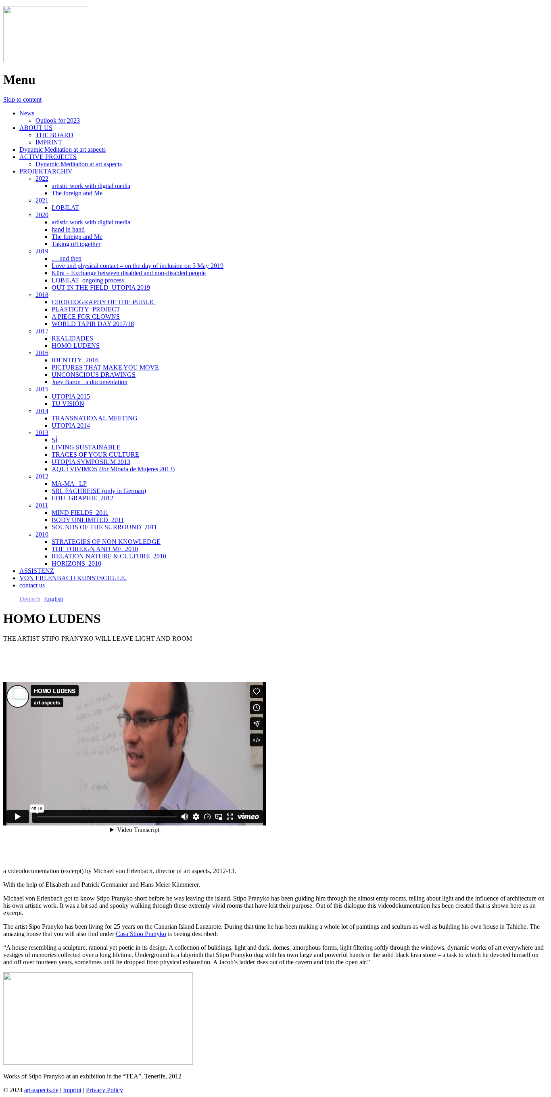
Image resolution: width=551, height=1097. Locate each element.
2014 (41, 410)
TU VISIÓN (68, 403)
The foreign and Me (77, 193)
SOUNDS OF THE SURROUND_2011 (104, 527)
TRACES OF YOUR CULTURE (95, 454)
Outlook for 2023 (57, 120)
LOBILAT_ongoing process (88, 280)
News (26, 113)
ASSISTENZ (36, 570)
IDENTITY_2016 (75, 360)
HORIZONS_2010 (76, 563)
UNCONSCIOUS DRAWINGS (94, 374)
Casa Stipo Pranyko (141, 933)
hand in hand (68, 229)
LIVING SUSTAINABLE (86, 447)
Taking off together (76, 243)
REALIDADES (72, 338)
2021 (41, 200)
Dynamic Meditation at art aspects (62, 149)
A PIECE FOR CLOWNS (86, 316)
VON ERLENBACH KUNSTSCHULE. (73, 578)
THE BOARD (54, 135)
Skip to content (22, 99)
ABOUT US (35, 127)
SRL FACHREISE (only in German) (99, 490)
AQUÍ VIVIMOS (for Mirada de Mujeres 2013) (113, 469)
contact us (32, 585)
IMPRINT (48, 142)
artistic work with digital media (91, 185)
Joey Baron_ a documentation (89, 381)
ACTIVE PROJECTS (48, 156)
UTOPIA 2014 (71, 425)
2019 (41, 251)
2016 (41, 352)
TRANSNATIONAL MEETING (95, 418)
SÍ (54, 440)
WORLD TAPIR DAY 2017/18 (93, 323)
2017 (41, 331)
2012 (41, 476)
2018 (41, 294)
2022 (41, 178)
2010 (41, 534)
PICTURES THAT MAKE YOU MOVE (105, 367)
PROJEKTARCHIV (46, 171)
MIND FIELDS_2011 (80, 512)
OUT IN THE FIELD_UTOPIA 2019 (101, 287)
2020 (41, 214)
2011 (41, 505)
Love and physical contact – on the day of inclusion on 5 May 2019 (137, 265)
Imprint (72, 1090)
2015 (41, 389)
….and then (66, 258)
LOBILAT (65, 207)
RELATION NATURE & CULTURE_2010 (109, 556)
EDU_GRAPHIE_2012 (82, 498)
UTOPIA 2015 (71, 396)
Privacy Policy (104, 1090)
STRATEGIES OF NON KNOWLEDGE (106, 541)
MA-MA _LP (69, 483)
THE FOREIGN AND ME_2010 (95, 548)
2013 (41, 432)
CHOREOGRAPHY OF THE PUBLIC (104, 302)
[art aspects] (45, 59)
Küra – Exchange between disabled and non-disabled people (129, 273)
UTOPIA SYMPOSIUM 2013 (91, 461)
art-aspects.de (41, 1090)
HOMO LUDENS (76, 345)
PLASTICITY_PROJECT (86, 309)
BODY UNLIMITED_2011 (88, 519)
